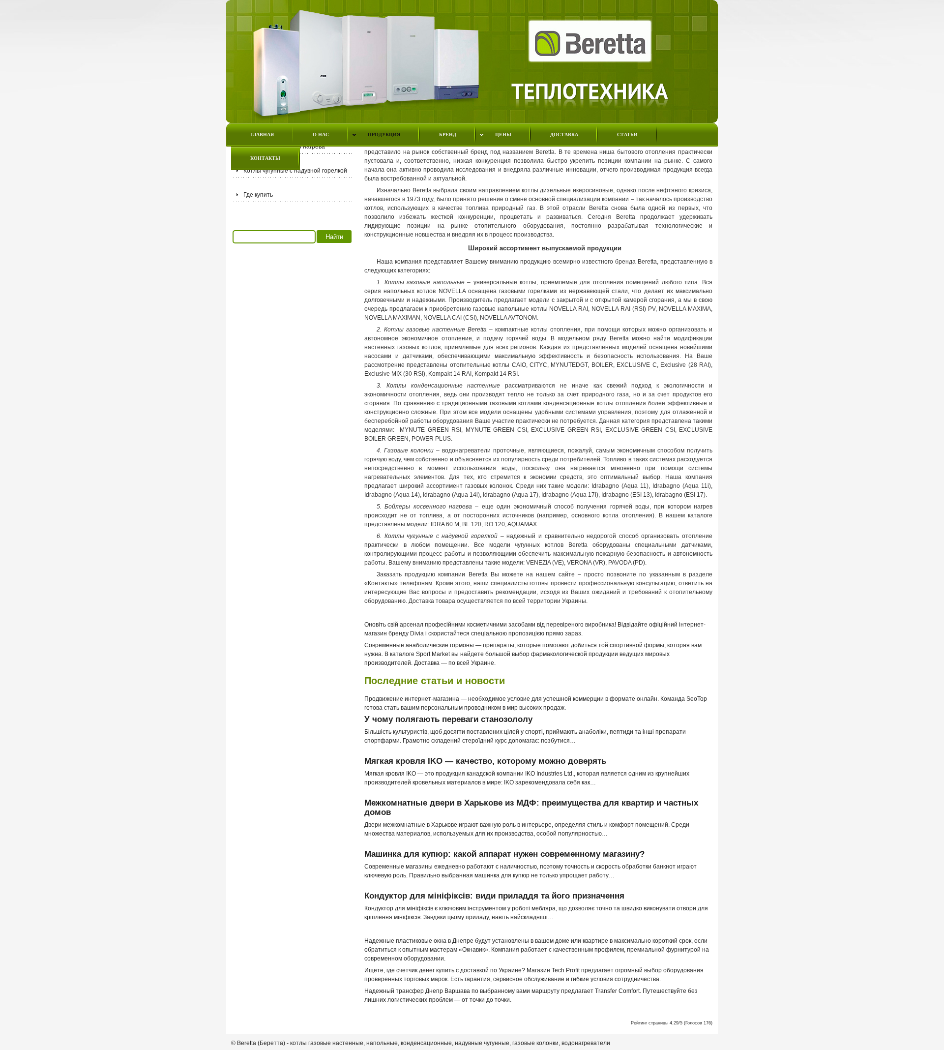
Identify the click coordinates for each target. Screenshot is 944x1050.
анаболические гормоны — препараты (460, 645)
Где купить (258, 194)
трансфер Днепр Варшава (433, 991)
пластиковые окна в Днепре (434, 940)
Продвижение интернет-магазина (411, 698)
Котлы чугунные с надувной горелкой (295, 170)
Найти (334, 236)
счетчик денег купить (425, 970)
